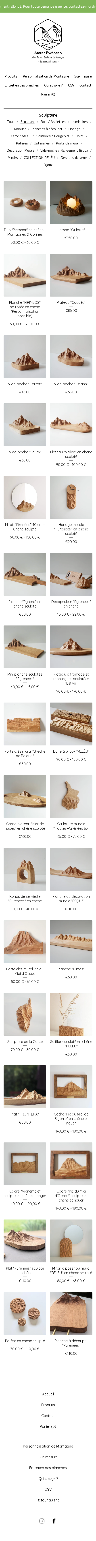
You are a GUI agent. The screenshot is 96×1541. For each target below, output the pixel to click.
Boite (79, 136)
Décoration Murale (20, 150)
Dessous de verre (74, 157)
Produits (10, 76)
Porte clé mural (67, 143)
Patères (22, 143)
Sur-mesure (83, 76)
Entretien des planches (22, 85)
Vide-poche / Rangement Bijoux (64, 150)
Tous (11, 121)
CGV (71, 85)
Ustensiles (42, 143)
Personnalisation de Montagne (46, 76)
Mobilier (20, 128)
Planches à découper (47, 128)
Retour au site (48, 1500)
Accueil (48, 1394)
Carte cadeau (20, 136)
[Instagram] (42, 1521)
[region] (48, 6)
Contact (85, 85)
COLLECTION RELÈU (39, 157)
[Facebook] (54, 1521)
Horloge (74, 128)
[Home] (48, 41)
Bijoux (48, 164)
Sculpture (28, 121)
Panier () (48, 94)
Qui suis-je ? (53, 85)
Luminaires (80, 121)
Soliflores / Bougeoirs (52, 136)
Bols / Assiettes (53, 121)
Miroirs (13, 157)
